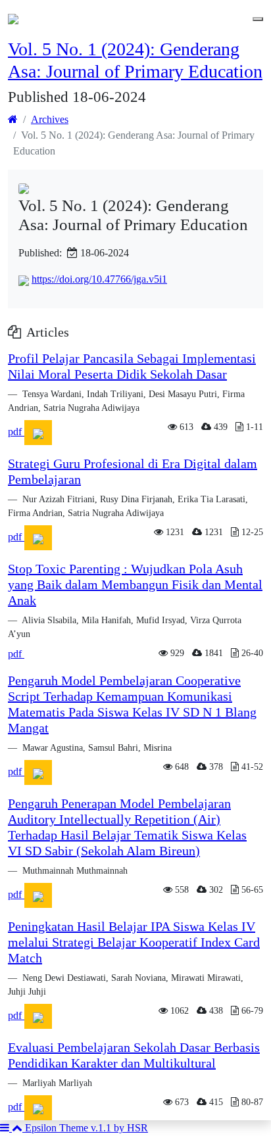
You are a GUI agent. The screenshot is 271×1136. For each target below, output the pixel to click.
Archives (49, 119)
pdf (16, 431)
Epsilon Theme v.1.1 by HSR (86, 1127)
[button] (6, 1127)
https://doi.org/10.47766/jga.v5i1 (99, 279)
